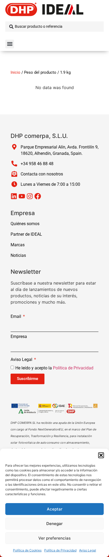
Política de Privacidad (60, 550)
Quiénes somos (25, 223)
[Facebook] (37, 196)
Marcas (18, 244)
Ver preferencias (54, 538)
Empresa (19, 337)
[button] (101, 455)
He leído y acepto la (54, 367)
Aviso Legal (87, 550)
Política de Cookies (27, 550)
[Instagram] (29, 196)
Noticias (18, 255)
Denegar (54, 523)
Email (16, 316)
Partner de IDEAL (26, 234)
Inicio (15, 72)
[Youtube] (22, 196)
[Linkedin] (14, 196)
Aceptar (54, 509)
